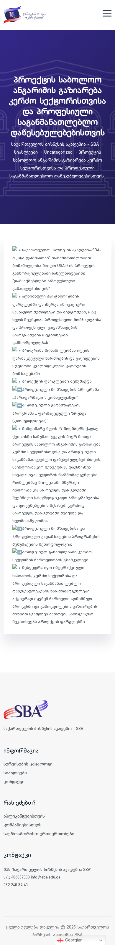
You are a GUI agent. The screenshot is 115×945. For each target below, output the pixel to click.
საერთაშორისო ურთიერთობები (39, 833)
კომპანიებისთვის (23, 825)
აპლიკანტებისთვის (24, 816)
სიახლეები (15, 772)
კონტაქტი (14, 781)
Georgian (73, 940)
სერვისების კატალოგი (28, 764)
